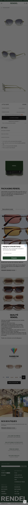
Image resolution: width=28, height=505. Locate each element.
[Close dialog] (25, 245)
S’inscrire (14, 258)
